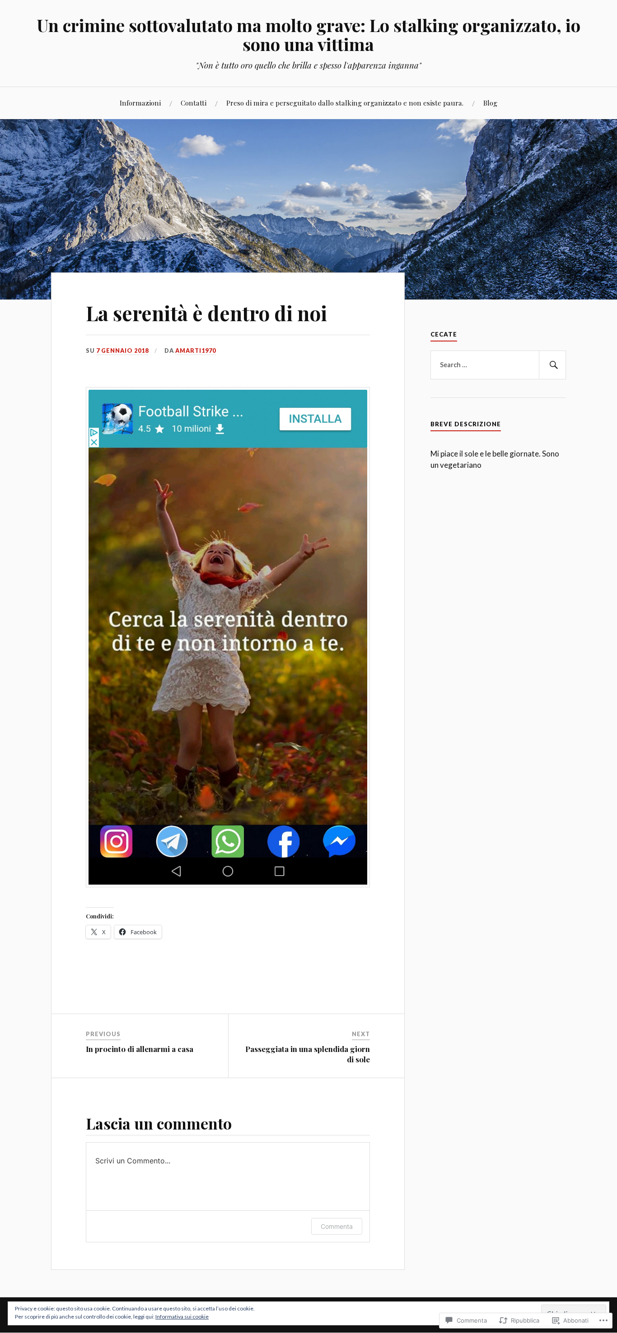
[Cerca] (552, 365)
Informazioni (140, 102)
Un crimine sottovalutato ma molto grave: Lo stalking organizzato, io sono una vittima (308, 34)
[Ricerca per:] (498, 365)
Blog (490, 102)
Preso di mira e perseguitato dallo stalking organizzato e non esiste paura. (344, 102)
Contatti (193, 102)
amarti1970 (195, 350)
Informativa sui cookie (182, 1316)
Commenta (337, 1226)
